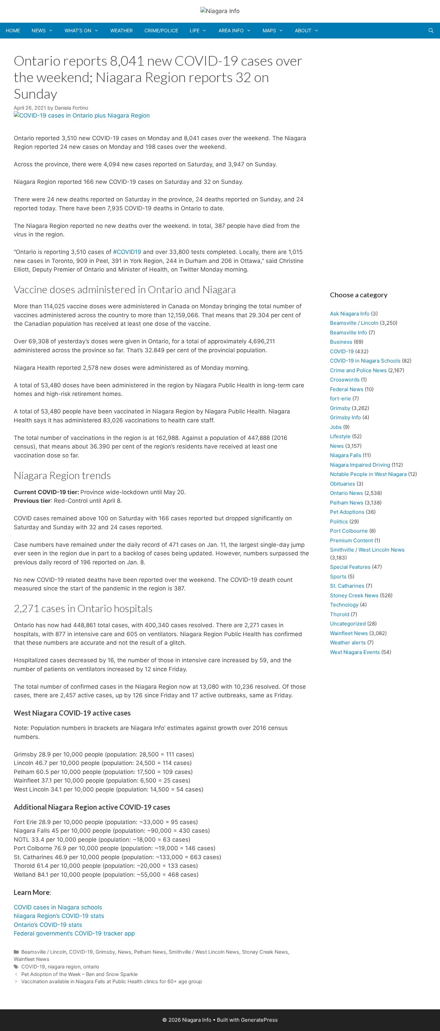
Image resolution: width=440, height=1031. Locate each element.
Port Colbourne (349, 531)
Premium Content (351, 540)
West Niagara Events (355, 652)
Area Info (231, 30)
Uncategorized (348, 623)
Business (341, 342)
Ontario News (346, 493)
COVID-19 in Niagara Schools (365, 360)
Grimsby (105, 952)
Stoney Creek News (265, 952)
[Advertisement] (374, 162)
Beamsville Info (348, 332)
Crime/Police (161, 30)
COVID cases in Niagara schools (58, 907)
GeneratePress (259, 1020)
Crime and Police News (358, 370)
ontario (91, 966)
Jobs (336, 427)
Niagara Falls (345, 455)
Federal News (346, 389)
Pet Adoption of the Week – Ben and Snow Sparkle (79, 974)
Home (13, 30)
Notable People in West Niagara (368, 474)
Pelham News (150, 952)
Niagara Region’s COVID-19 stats (59, 915)
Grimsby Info (345, 417)
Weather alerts (348, 642)
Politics (339, 521)
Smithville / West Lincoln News (204, 952)
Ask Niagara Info (350, 313)
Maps (269, 30)
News (39, 30)
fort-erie (340, 398)
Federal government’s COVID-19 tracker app (74, 933)
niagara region (64, 966)
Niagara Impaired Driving (360, 465)
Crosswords (345, 379)
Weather (121, 30)
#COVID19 (127, 251)
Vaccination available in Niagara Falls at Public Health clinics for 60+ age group (111, 981)
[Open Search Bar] (431, 30)
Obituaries (342, 483)
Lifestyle (340, 436)
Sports (338, 576)
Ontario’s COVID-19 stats (48, 924)
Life (194, 30)
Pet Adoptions (347, 512)
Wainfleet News (32, 959)
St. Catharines (347, 586)
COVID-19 (81, 952)
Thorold (339, 614)
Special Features (350, 567)
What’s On (78, 30)
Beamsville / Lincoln (43, 952)
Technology (344, 604)
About (303, 30)
